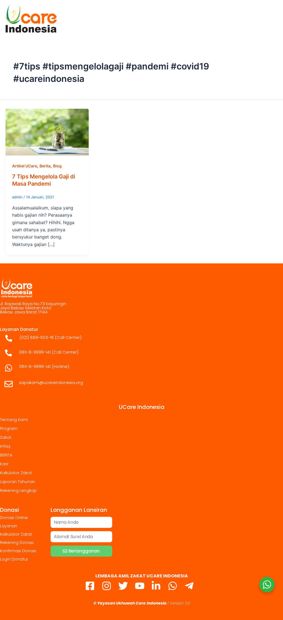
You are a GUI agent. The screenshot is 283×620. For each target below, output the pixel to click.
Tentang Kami (14, 419)
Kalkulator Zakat (16, 473)
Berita (45, 166)
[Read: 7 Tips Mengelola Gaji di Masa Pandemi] (47, 131)
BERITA (6, 455)
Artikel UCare (24, 166)
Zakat (5, 437)
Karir (4, 464)
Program (8, 428)
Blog (57, 166)
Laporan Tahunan (17, 481)
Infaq (5, 446)
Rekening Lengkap (18, 490)
